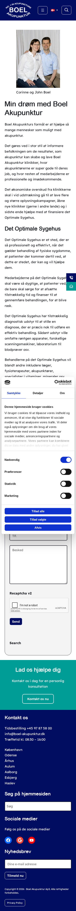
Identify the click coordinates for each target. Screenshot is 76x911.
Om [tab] (62, 393)
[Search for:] (66, 10)
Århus (9, 761)
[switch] (66, 472)
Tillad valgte (38, 519)
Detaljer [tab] (38, 393)
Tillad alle (38, 511)
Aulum (10, 766)
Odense (11, 755)
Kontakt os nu (38, 699)
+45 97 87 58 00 (39, 728)
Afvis (38, 527)
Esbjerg (11, 777)
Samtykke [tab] (13, 393)
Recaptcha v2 (21, 593)
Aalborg (11, 772)
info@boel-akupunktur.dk (25, 734)
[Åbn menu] (43, 10)
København (13, 750)
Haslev (10, 783)
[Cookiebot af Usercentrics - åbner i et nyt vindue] (55, 382)
